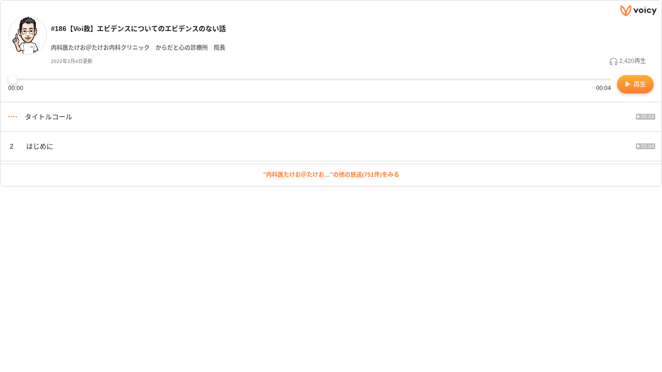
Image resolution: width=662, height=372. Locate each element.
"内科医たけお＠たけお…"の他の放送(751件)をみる (331, 174)
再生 (638, 84)
